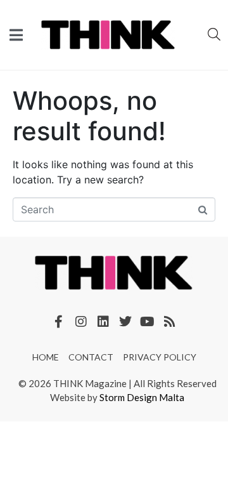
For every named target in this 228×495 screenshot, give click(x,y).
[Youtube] (147, 321)
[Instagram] (81, 321)
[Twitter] (125, 321)
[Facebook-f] (59, 321)
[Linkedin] (103, 321)
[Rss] (169, 321)
